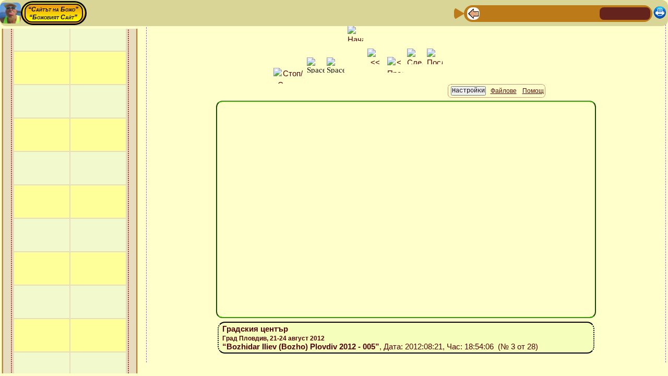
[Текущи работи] (540, 12)
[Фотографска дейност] (557, 12)
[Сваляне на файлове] (573, 12)
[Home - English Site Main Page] (642, 12)
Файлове (504, 91)
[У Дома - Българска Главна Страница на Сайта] (625, 12)
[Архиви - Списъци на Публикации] (506, 12)
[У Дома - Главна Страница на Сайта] (608, 12)
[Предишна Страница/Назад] (473, 12)
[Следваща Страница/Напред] (490, 12)
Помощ (533, 91)
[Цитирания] (523, 12)
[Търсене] (590, 12)
